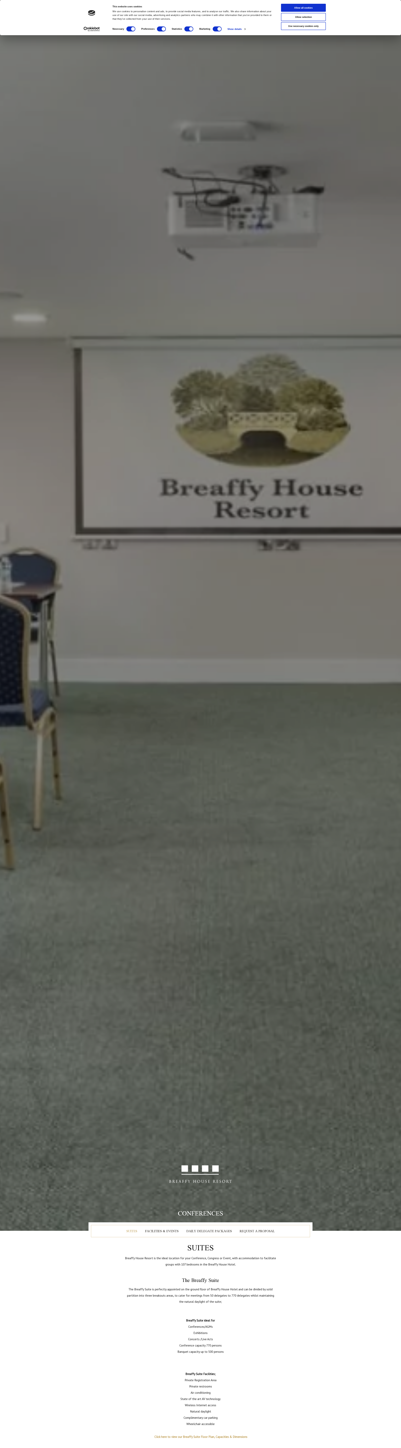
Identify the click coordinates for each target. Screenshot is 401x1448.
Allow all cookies (303, 7)
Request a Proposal (257, 1231)
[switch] (161, 28)
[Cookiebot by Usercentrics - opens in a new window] (91, 29)
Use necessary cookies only (303, 26)
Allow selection (303, 17)
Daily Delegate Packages (209, 1231)
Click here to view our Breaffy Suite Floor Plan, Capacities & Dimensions (200, 1437)
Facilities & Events (162, 1231)
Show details (234, 29)
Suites (131, 1231)
